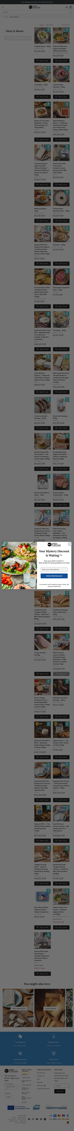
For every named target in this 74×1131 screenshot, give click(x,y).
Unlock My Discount (54, 576)
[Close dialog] (69, 544)
